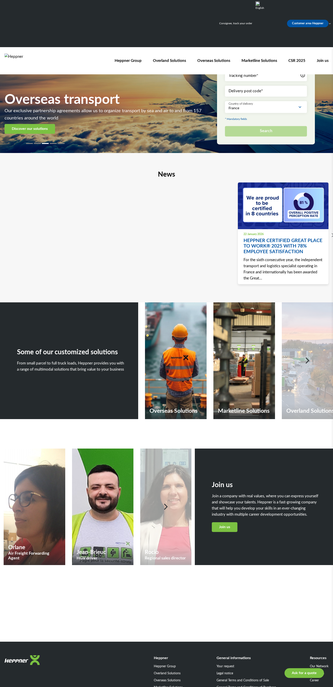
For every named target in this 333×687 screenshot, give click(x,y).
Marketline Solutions (259, 61)
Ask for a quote (304, 673)
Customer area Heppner (307, 23)
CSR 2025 (296, 61)
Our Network (319, 666)
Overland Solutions (169, 61)
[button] (30, 143)
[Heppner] (30, 60)
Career (314, 680)
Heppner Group (128, 61)
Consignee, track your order (235, 23)
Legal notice (225, 673)
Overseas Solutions (213, 61)
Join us (322, 61)
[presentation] (306, 360)
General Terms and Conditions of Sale (243, 680)
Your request (225, 666)
